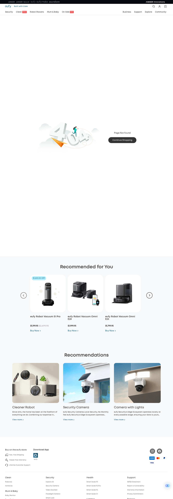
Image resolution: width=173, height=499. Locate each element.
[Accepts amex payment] (152, 458)
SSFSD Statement (133, 482)
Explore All (50, 482)
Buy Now (34, 331)
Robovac (8, 482)
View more (17, 419)
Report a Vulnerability (135, 486)
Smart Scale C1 (92, 494)
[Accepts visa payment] (152, 463)
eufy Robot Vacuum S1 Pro (45, 317)
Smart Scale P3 (92, 482)
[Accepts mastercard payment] (158, 458)
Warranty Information (135, 490)
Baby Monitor (10, 495)
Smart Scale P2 (92, 490)
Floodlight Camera (53, 494)
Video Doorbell (51, 490)
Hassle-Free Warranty (17, 460)
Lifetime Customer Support (19, 465)
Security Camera (52, 486)
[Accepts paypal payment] (164, 458)
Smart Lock (50, 498)
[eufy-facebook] (159, 451)
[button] (159, 6)
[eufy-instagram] (152, 451)
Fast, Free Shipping (16, 455)
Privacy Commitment (135, 494)
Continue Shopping (122, 140)
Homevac (9, 486)
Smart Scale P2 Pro (94, 486)
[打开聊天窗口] (168, 486)
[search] (153, 6)
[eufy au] (9, 6)
